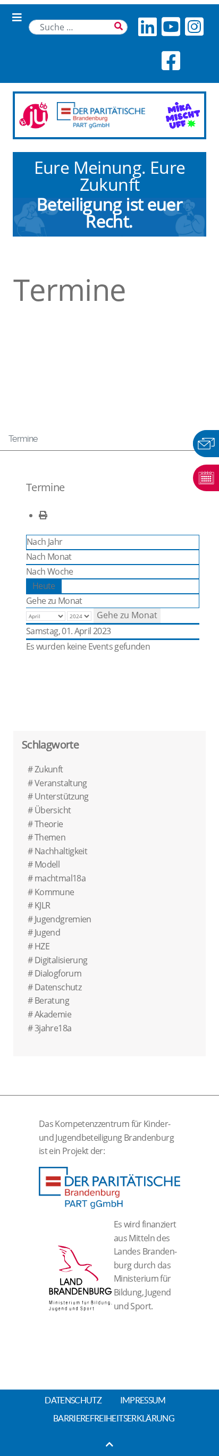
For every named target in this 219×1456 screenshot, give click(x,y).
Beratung (52, 1000)
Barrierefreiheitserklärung (113, 1418)
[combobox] (78, 27)
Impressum (143, 1400)
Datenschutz (58, 987)
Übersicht (53, 810)
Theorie (49, 824)
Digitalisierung (61, 960)
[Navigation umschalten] (17, 18)
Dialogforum (58, 973)
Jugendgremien (63, 919)
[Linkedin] (147, 26)
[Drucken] (43, 515)
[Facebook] (171, 60)
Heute (43, 586)
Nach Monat (49, 556)
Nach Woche (49, 571)
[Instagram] (194, 26)
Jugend (47, 932)
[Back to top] (109, 1444)
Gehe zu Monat (54, 601)
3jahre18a (53, 1028)
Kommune (54, 892)
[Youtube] (171, 26)
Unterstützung (62, 796)
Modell (47, 864)
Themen (50, 837)
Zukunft (49, 769)
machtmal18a (60, 878)
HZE (42, 946)
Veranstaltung (61, 783)
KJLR (42, 905)
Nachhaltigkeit (61, 851)
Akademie (53, 1014)
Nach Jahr (44, 542)
